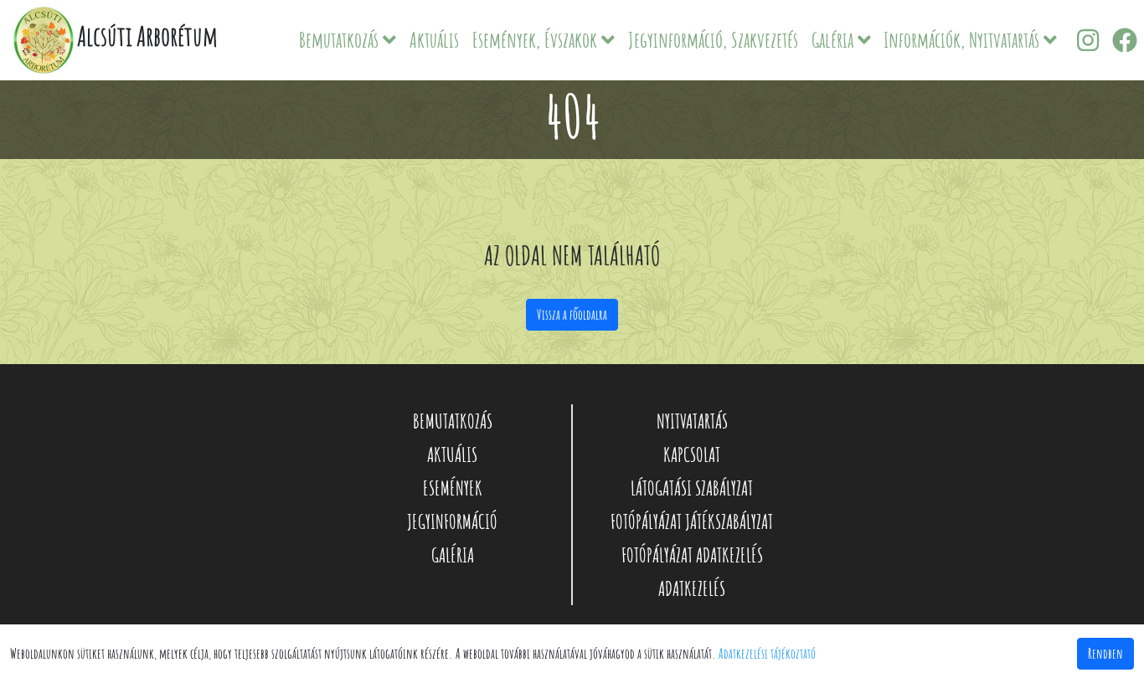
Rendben (1105, 653)
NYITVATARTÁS (692, 421)
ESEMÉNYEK (452, 488)
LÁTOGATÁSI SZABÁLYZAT (692, 488)
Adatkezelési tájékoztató (767, 653)
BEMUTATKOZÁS (452, 421)
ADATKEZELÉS (691, 588)
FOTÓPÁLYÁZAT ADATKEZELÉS (692, 554)
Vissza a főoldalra (572, 314)
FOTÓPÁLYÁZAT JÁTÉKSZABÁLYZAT (692, 521)
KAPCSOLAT (691, 454)
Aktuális (434, 40)
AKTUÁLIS (452, 454)
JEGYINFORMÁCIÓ (452, 521)
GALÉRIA (452, 554)
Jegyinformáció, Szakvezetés (713, 40)
